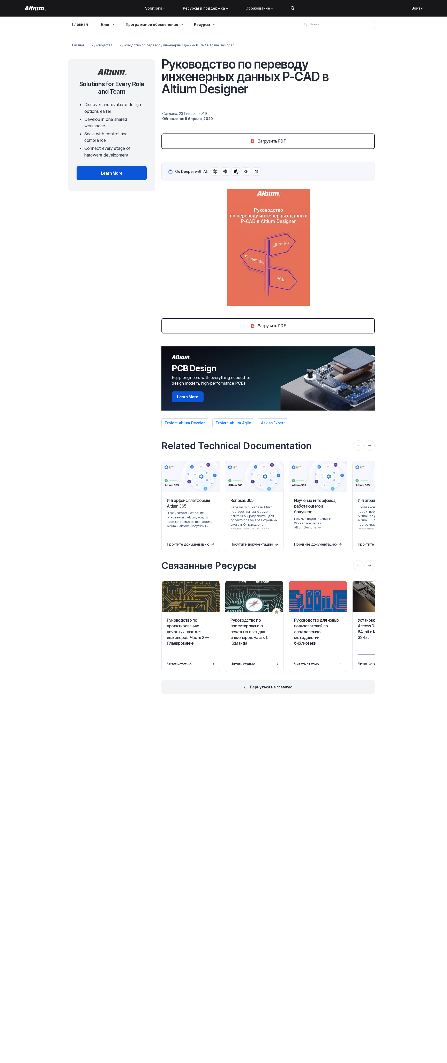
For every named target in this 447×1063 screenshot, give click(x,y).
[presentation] (369, 445)
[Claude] (236, 171)
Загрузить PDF (272, 141)
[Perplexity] (225, 171)
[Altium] (35, 8)
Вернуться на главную (271, 687)
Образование (257, 8)
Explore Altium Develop (185, 423)
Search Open (293, 8)
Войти (417, 8)
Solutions (153, 8)
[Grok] (256, 171)
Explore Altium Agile (233, 423)
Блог (105, 24)
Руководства (102, 45)
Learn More (187, 396)
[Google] (246, 171)
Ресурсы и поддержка (204, 8)
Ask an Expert (273, 423)
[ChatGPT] (215, 171)
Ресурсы (202, 24)
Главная (80, 24)
